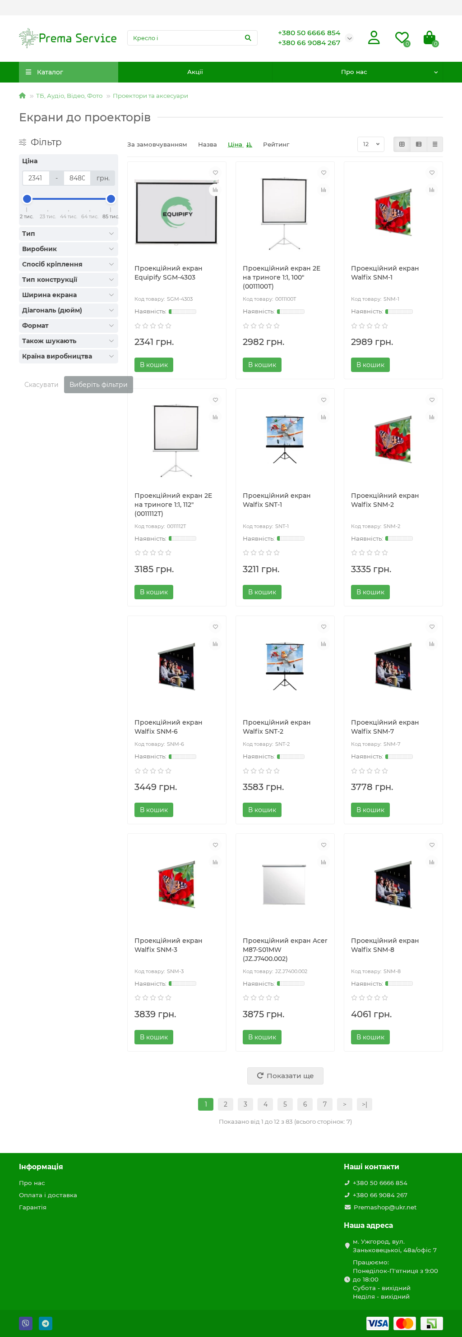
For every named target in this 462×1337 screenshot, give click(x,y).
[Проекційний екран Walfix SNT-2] (285, 667)
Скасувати (41, 385)
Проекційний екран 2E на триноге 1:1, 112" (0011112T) (173, 505)
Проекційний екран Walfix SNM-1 (385, 272)
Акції (195, 71)
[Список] (418, 144)
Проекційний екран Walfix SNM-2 (385, 500)
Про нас (354, 71)
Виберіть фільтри (98, 385)
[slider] (27, 198)
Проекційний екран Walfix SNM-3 (168, 945)
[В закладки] (215, 172)
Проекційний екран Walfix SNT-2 (277, 726)
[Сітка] (402, 144)
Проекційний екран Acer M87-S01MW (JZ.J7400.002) (285, 950)
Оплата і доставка (48, 1195)
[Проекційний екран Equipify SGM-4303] (176, 213)
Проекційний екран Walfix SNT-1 (277, 500)
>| (364, 1104)
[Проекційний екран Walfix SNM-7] (393, 667)
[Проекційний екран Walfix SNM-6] (176, 667)
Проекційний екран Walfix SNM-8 (385, 945)
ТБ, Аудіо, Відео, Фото (69, 95)
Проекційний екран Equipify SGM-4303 (168, 272)
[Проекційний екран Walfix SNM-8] (393, 885)
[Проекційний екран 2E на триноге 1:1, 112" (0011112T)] (176, 439)
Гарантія (32, 1207)
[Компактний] (435, 144)
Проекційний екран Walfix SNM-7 (385, 726)
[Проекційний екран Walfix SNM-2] (393, 439)
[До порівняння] (215, 190)
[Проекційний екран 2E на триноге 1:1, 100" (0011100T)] (285, 213)
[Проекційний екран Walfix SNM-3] (176, 885)
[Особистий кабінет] (374, 38)
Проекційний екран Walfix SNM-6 (168, 726)
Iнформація (41, 1166)
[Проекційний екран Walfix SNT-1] (285, 439)
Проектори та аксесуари (150, 95)
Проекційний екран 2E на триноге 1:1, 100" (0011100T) (281, 277)
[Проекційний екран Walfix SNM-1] (393, 213)
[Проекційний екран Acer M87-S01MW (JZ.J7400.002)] (285, 885)
